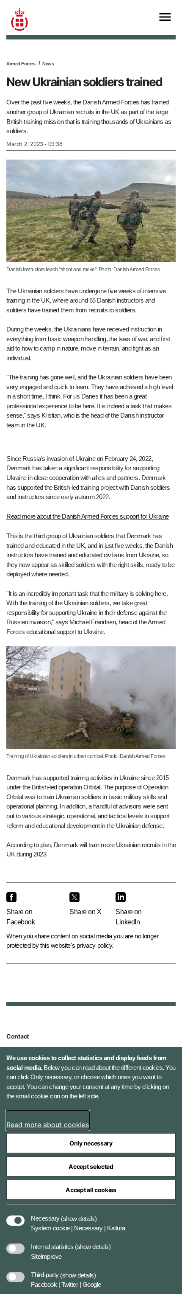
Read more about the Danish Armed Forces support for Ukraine (87, 516)
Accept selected (91, 1166)
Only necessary (91, 1143)
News (48, 63)
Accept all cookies (91, 1189)
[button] (79, 1214)
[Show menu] (165, 18)
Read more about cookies (47, 1124)
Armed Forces (20, 63)
